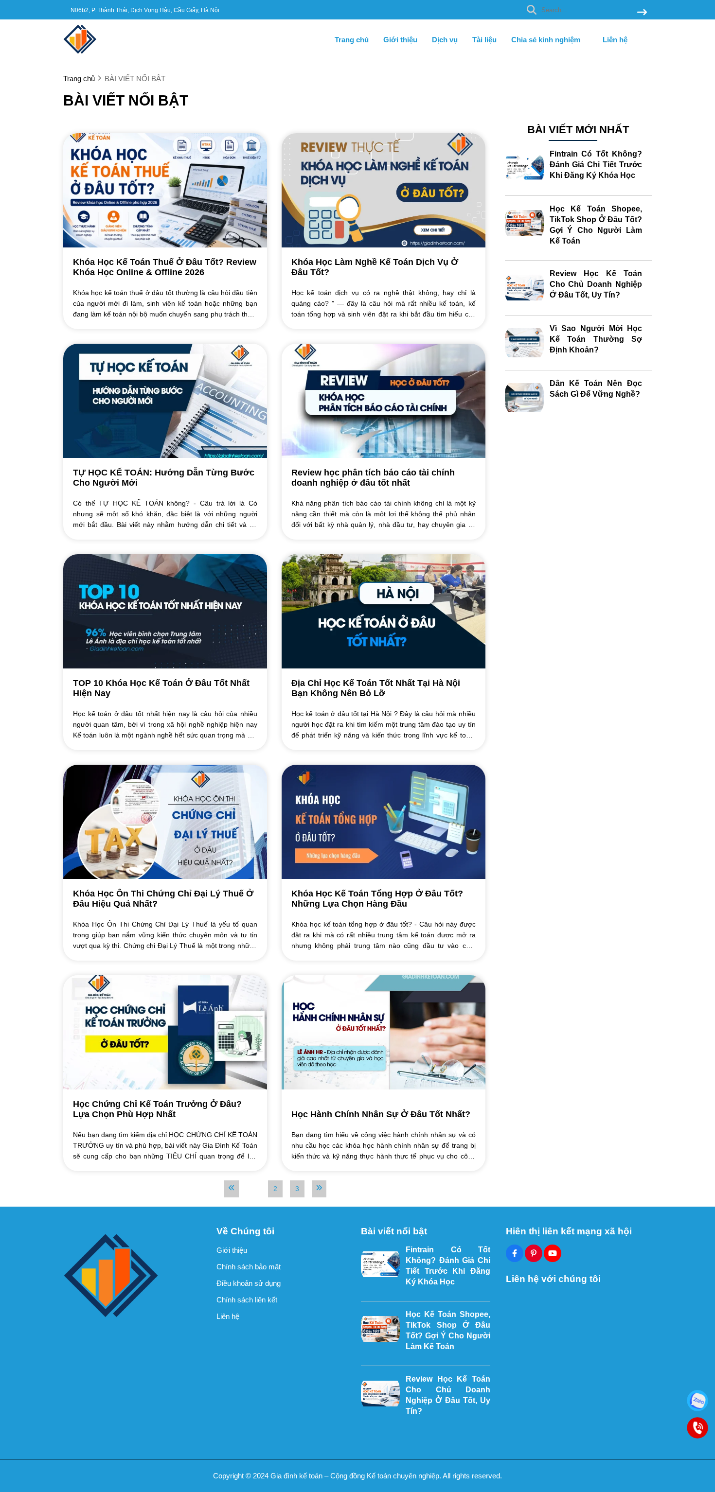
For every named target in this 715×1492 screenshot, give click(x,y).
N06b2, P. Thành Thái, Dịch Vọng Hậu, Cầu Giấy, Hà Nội (145, 10)
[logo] (80, 53)
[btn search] (642, 13)
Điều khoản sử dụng (248, 1283)
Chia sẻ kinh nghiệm (546, 39)
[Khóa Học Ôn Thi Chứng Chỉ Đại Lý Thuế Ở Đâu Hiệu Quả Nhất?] (165, 822)
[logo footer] (133, 1275)
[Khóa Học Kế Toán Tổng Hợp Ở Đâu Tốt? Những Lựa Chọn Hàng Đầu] (383, 822)
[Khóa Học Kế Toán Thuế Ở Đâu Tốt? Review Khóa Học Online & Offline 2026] (165, 190)
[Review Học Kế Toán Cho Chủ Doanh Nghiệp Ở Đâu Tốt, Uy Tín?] (524, 287)
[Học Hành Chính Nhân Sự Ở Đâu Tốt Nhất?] (383, 1032)
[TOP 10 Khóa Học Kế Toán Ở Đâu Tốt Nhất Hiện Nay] (165, 611)
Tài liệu (484, 39)
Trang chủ (352, 39)
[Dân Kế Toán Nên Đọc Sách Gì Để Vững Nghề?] (524, 397)
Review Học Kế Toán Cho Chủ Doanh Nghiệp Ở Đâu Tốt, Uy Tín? (596, 284)
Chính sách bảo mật (248, 1267)
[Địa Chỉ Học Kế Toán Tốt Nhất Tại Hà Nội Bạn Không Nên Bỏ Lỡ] (383, 611)
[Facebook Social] (514, 1253)
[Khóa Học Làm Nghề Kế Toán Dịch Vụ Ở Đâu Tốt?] (383, 190)
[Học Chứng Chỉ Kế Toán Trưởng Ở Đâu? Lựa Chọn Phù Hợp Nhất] (165, 1032)
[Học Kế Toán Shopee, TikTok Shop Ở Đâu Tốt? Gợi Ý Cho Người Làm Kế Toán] (524, 223)
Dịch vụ (445, 39)
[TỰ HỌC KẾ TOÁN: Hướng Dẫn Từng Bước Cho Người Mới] (165, 401)
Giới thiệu (400, 39)
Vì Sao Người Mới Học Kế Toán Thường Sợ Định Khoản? (596, 339)
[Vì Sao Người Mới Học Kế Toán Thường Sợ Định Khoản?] (524, 342)
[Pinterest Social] (533, 1253)
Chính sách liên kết (246, 1300)
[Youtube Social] (552, 1253)
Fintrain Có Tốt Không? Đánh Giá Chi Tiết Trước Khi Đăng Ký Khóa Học (596, 164)
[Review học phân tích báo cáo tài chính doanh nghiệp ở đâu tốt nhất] (383, 401)
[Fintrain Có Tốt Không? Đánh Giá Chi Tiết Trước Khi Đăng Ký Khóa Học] (524, 168)
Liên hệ (615, 39)
